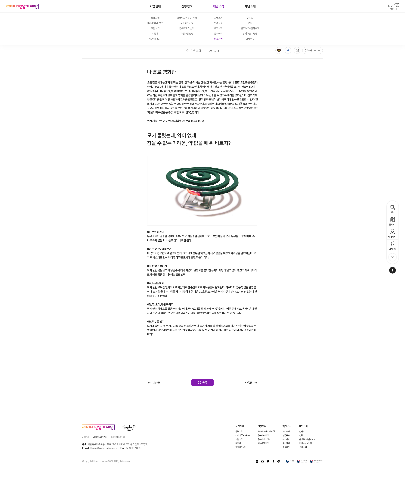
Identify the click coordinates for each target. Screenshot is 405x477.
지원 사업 (155, 28)
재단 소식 (218, 6)
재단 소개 (250, 6)
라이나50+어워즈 (155, 23)
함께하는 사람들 (250, 33)
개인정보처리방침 (100, 437)
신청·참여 (186, 6)
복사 (297, 50)
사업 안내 (155, 6)
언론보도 (218, 23)
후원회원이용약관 (118, 437)
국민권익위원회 (316, 461)
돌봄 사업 (155, 17)
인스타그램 (257, 461)
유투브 (262, 461)
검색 (392, 212)
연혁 (250, 23)
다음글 (248, 382)
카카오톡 (278, 50)
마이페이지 (392, 236)
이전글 (156, 382)
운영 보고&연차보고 (307, 439)
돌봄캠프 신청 (186, 23)
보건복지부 (302, 461)
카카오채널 (278, 461)
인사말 (250, 17)
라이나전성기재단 (22, 6)
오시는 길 (250, 38)
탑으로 (392, 270)
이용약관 (85, 437)
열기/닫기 (392, 257)
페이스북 (288, 50)
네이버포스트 (268, 461)
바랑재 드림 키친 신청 (187, 17)
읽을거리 (218, 38)
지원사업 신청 (186, 33)
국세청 (290, 461)
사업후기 (218, 17)
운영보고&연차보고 (250, 28)
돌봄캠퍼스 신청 (186, 28)
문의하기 (218, 33)
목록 (204, 382)
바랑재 (393, 6)
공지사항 (218, 28)
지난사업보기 (155, 38)
